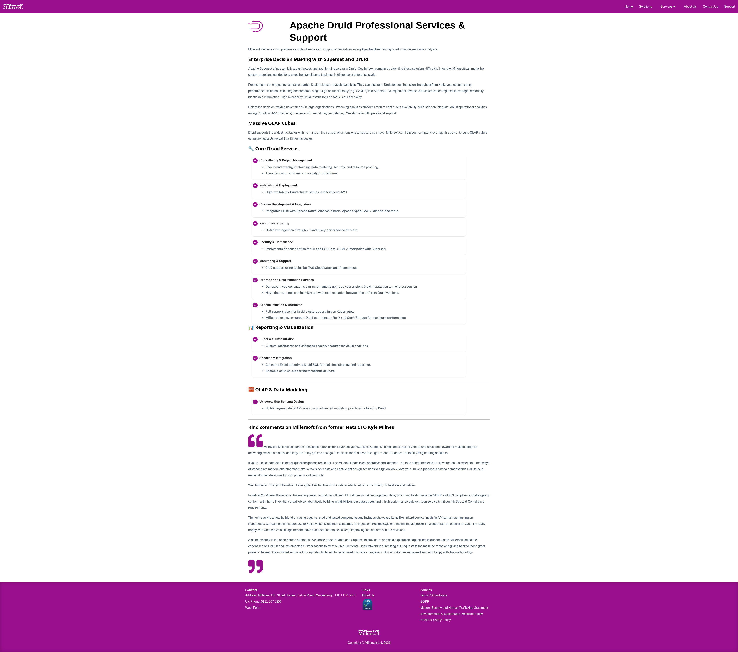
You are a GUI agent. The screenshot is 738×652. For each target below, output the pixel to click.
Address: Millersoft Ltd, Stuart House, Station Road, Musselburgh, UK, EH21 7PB (300, 595)
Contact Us (710, 6)
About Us (690, 6)
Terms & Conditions (433, 595)
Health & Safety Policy (435, 620)
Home (629, 6)
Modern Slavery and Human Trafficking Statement (454, 607)
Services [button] (666, 6)
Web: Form (252, 607)
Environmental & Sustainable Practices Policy (451, 613)
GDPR (424, 601)
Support (729, 6)
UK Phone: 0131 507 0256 (263, 601)
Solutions (645, 6)
